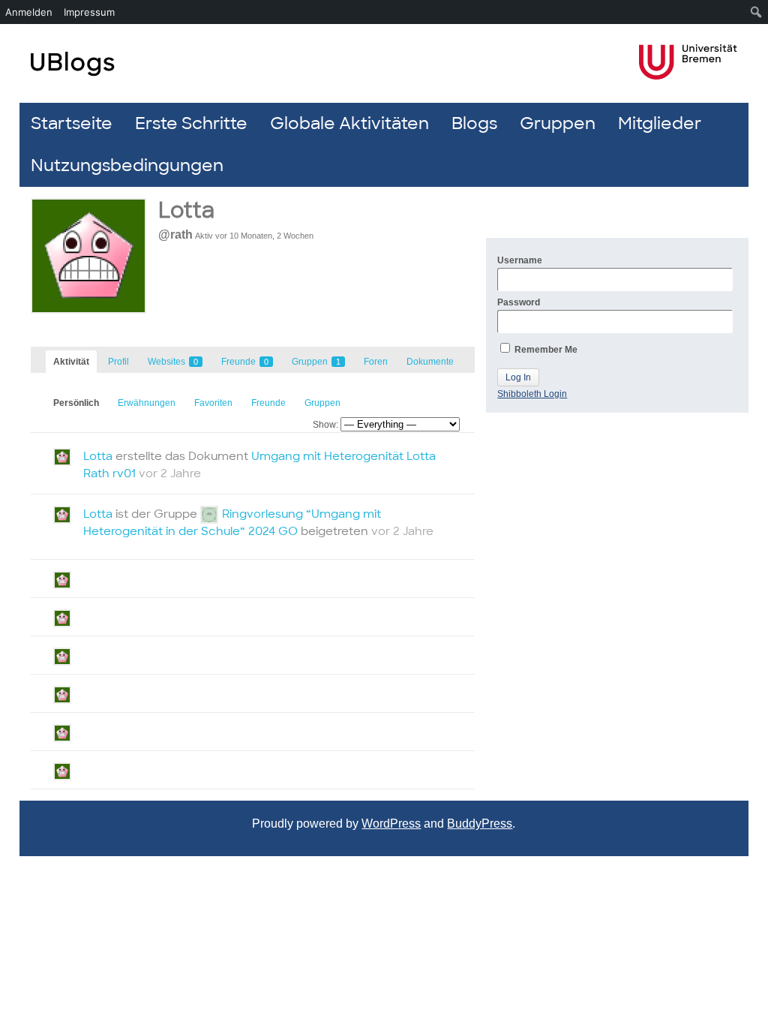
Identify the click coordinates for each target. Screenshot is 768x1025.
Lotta (186, 210)
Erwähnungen (147, 403)
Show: (325, 424)
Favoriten (213, 403)
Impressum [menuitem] (89, 12)
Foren (376, 361)
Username (519, 260)
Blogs (474, 123)
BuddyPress (479, 823)
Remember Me (545, 349)
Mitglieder (659, 123)
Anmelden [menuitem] (28, 12)
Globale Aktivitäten (349, 123)
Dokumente (430, 361)
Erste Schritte (191, 123)
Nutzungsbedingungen (127, 165)
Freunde (244, 361)
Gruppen (558, 123)
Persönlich (76, 403)
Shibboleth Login (532, 394)
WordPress (391, 823)
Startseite (71, 123)
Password (518, 302)
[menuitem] (756, 12)
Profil (118, 361)
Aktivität (71, 361)
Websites (173, 361)
